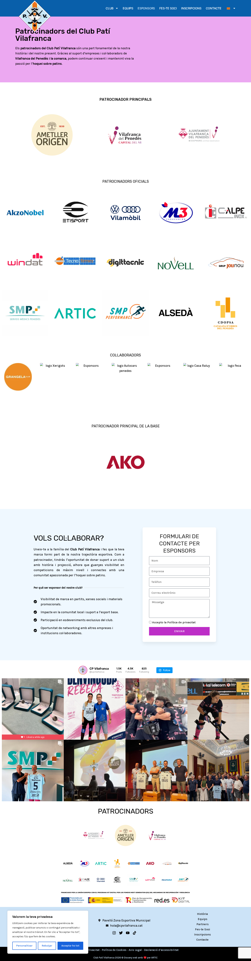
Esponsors (146, 8)
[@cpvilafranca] (83, 670)
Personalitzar (24, 945)
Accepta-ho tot (70, 945)
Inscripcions (191, 8)
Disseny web (130, 957)
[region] (47, 932)
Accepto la (174, 622)
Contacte (213, 8)
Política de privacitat (181, 622)
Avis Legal (135, 950)
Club (110, 8)
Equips (128, 8)
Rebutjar (47, 945)
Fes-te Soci (168, 8)
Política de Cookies (114, 950)
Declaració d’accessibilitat (161, 950)
